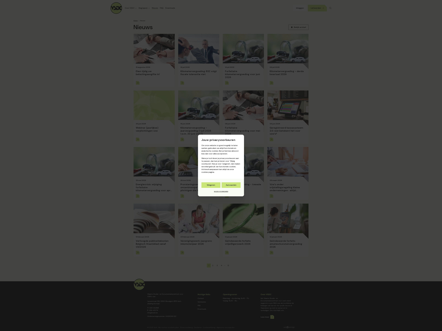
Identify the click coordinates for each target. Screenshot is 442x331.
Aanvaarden (231, 185)
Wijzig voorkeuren (221, 191)
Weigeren (211, 185)
